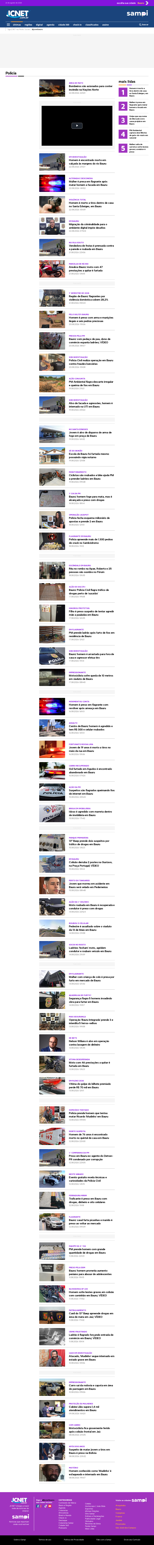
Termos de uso (44, 1539)
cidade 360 (63, 24)
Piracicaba (120, 1524)
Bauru (118, 1509)
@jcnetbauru (48, 1500)
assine (105, 24)
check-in (77, 24)
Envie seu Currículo (132, 1539)
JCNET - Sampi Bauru (25, 14)
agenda (50, 24)
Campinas (120, 1513)
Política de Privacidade (74, 1539)
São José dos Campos (126, 1528)
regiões (28, 24)
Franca (119, 1516)
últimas (17, 24)
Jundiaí (119, 1520)
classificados (91, 24)
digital (39, 24)
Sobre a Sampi (20, 1539)
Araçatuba (120, 1505)
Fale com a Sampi (103, 1539)
